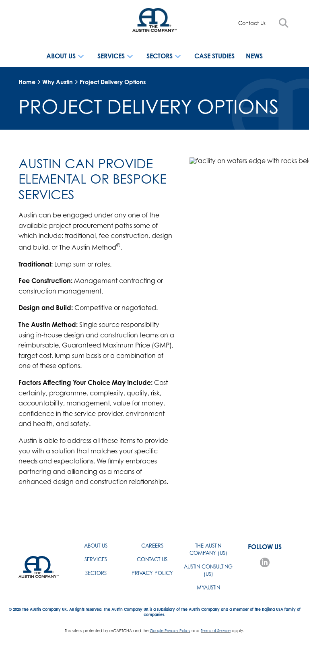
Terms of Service (216, 630)
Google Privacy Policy (170, 630)
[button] (283, 23)
